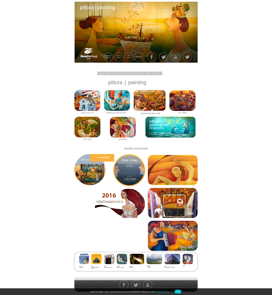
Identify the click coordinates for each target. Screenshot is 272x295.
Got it (178, 291)
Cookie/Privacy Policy (162, 291)
